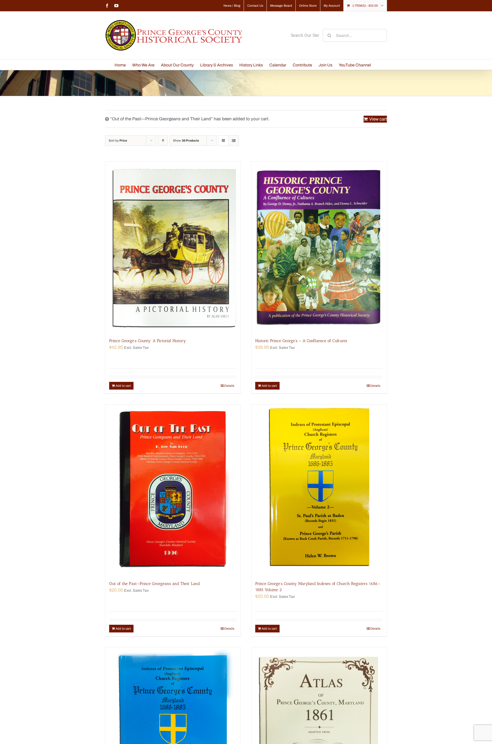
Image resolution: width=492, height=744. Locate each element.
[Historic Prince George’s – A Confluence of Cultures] (319, 247)
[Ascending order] (163, 140)
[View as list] (234, 141)
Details (229, 386)
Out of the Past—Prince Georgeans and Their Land (154, 583)
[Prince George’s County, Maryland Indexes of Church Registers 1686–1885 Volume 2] (319, 490)
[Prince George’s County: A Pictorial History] (173, 247)
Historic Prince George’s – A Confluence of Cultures (301, 340)
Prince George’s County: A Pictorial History (147, 340)
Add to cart (123, 386)
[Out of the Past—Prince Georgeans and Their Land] (173, 490)
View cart (378, 119)
